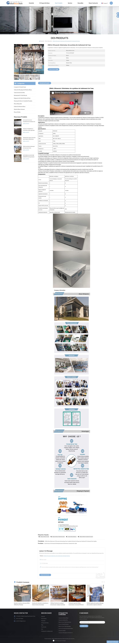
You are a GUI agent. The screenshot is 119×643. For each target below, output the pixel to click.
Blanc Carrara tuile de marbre (65, 622)
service (70, 3)
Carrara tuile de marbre (64, 624)
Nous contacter (93, 3)
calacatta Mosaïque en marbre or (66, 632)
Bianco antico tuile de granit (58, 536)
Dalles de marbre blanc (19, 106)
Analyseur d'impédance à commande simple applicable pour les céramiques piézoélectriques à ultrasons (29, 129)
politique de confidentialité (47, 631)
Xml (42, 629)
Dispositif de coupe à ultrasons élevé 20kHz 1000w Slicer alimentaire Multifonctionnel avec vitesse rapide (29, 138)
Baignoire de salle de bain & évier (22, 98)
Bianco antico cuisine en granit (86, 536)
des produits (44, 618)
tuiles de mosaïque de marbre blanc (23, 89)
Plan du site (43, 627)
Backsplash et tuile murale (20, 95)
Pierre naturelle (18, 103)
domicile (43, 616)
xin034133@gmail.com (21, 621)
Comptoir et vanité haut (20, 87)
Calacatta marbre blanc (63, 617)
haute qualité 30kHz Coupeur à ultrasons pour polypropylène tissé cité (77, 604)
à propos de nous (44, 3)
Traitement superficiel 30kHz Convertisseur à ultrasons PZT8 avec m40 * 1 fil (39, 604)
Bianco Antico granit (44, 536)
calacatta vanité (62, 630)
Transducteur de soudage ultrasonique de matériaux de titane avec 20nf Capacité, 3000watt (95, 604)
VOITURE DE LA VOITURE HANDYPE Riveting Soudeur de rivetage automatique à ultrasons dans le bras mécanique (28, 156)
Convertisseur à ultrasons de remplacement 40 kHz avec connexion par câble (60, 543)
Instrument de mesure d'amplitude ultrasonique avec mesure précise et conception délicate (29, 120)
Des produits (58, 3)
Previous (102, 582)
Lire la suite (26, 123)
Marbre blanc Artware (19, 109)
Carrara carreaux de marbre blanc (66, 628)
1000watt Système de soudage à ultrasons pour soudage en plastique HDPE (21, 604)
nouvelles (80, 3)
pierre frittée (17, 112)
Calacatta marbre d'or (63, 620)
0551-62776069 (19, 618)
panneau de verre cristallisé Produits (23, 101)
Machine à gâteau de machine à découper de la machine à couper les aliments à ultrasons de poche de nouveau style (58, 604)
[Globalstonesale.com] (14, 2)
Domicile (31, 3)
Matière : (55, 555)
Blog (42, 624)
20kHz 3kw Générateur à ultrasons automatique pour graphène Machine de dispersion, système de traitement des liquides (71, 541)
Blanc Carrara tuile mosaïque (65, 626)
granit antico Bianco (72, 536)
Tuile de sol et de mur (19, 92)
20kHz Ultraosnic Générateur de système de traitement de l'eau (57, 555)
